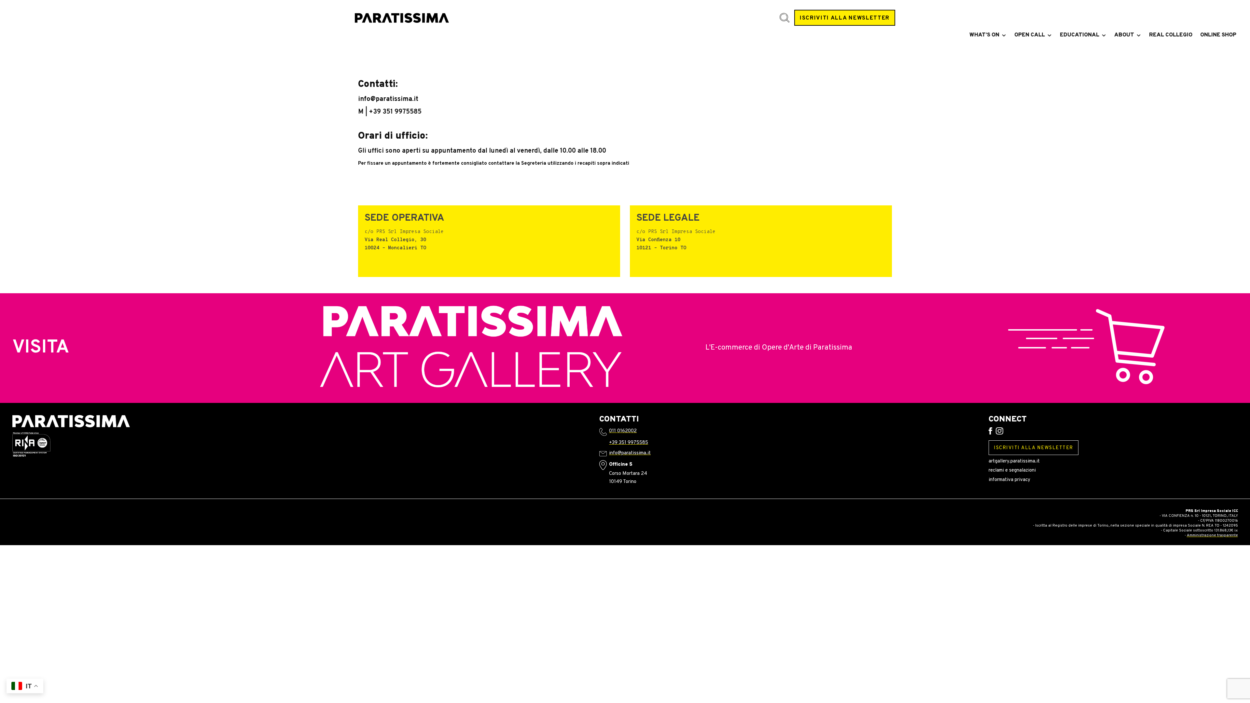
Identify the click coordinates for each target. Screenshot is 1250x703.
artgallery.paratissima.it (1014, 461)
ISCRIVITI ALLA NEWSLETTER (845, 18)
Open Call (1029, 35)
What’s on (984, 35)
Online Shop (1218, 35)
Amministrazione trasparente (1212, 535)
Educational (1079, 35)
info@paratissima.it (388, 99)
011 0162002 (623, 431)
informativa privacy (1009, 480)
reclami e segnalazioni (1012, 470)
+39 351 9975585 (628, 443)
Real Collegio (1170, 35)
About (1124, 35)
